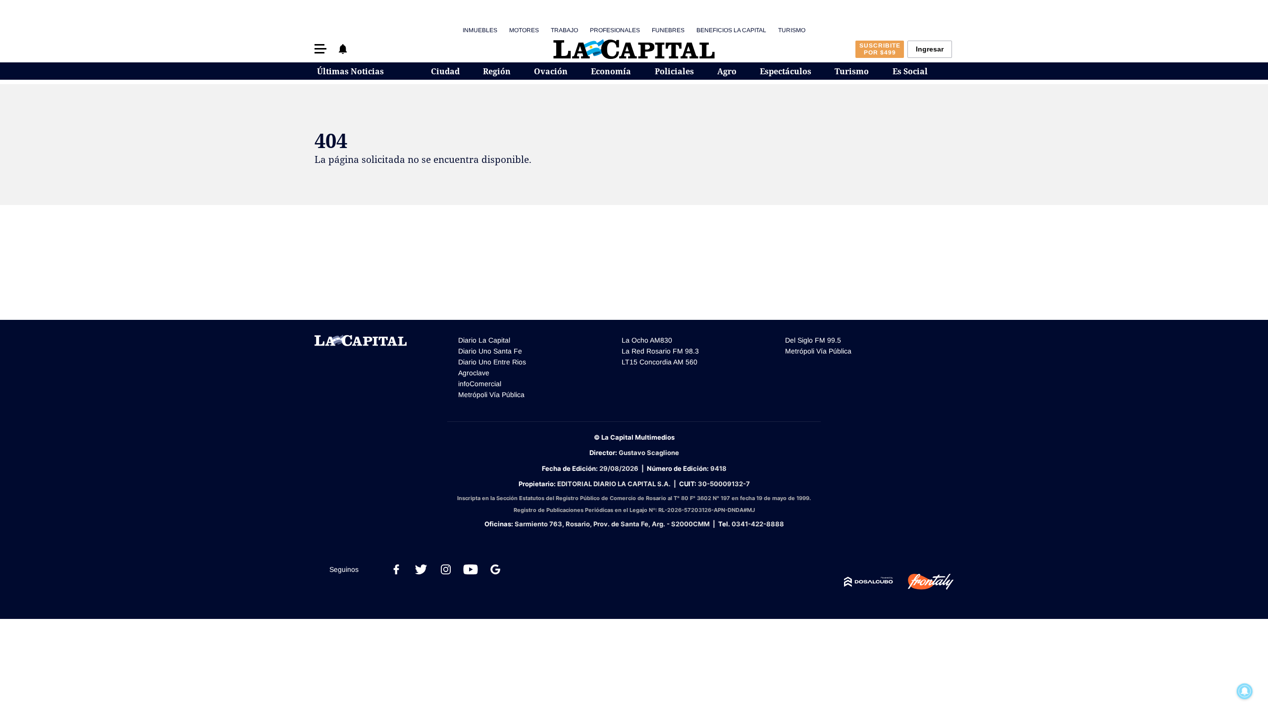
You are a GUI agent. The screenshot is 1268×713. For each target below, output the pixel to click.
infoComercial (479, 384)
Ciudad (445, 71)
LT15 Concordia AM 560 (659, 362)
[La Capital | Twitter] (421, 569)
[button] (320, 48)
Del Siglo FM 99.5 (813, 340)
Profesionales (615, 30)
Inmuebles (480, 30)
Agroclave (473, 373)
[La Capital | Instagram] (446, 569)
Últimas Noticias (350, 71)
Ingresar (930, 49)
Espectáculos (785, 71)
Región (497, 71)
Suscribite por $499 (879, 49)
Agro (727, 71)
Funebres (668, 30)
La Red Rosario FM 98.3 (660, 351)
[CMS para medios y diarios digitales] (868, 582)
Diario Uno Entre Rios (492, 362)
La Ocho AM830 (647, 340)
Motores (524, 30)
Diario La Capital (484, 340)
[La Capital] (634, 49)
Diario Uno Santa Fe (490, 351)
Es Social (910, 71)
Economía (611, 71)
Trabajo (564, 30)
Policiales (674, 71)
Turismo (791, 30)
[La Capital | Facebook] (396, 569)
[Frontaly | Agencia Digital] (923, 582)
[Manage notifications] (1245, 691)
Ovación (551, 71)
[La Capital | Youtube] (470, 569)
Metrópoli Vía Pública (491, 395)
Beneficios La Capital (731, 30)
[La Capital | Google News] (495, 569)
